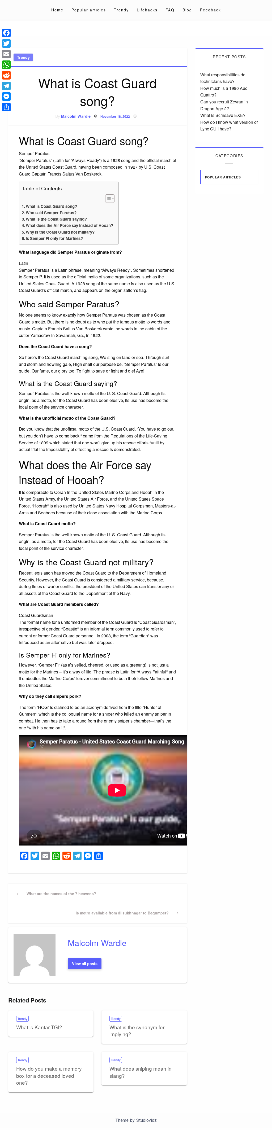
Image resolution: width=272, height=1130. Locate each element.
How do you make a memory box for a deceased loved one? (49, 1075)
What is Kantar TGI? (39, 1027)
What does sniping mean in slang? (140, 1072)
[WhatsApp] (6, 64)
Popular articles (88, 9)
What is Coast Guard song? (51, 206)
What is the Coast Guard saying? (56, 219)
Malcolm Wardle (76, 116)
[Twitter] (6, 43)
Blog (187, 9)
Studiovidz (146, 1120)
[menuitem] (57, 10)
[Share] (6, 107)
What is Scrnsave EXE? (222, 115)
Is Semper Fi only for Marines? (54, 238)
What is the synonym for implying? (136, 1030)
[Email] (6, 54)
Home (57, 9)
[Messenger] (6, 96)
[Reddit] (6, 75)
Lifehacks (147, 9)
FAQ (170, 9)
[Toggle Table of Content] (107, 198)
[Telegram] (6, 86)
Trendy (121, 9)
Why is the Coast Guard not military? (60, 232)
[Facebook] (6, 33)
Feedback (210, 9)
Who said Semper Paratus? (51, 213)
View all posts (84, 963)
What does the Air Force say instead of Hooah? (69, 225)
